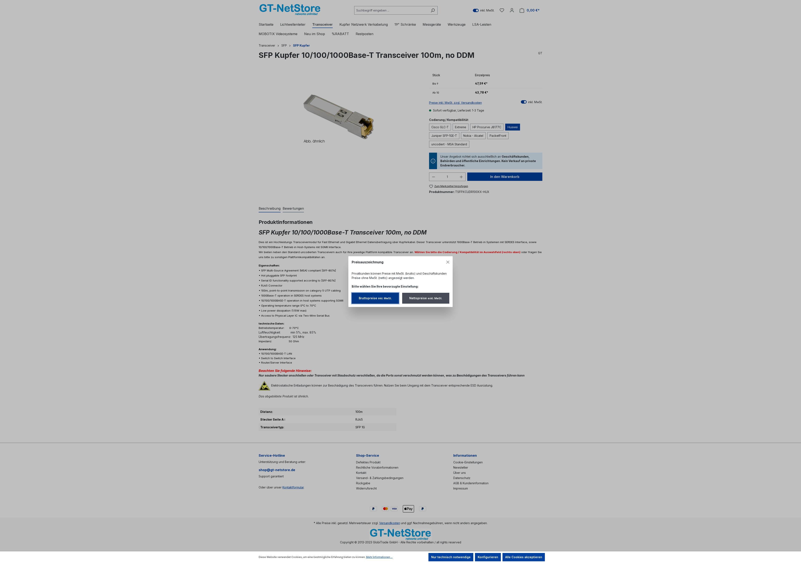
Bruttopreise (375, 298)
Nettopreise (425, 298)
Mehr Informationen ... (379, 557)
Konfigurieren (488, 557)
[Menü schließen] (448, 262)
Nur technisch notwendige (451, 557)
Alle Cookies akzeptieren (523, 557)
